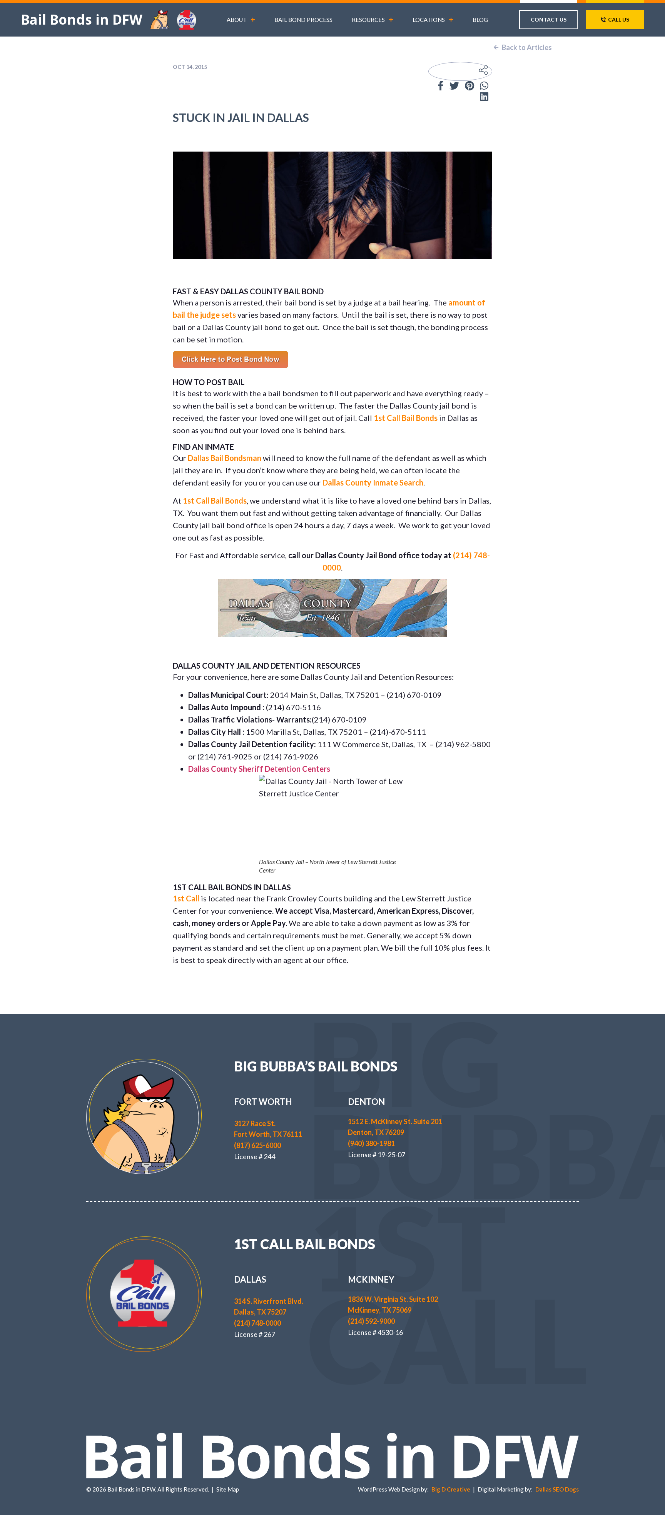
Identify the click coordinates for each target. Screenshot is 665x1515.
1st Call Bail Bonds (406, 417)
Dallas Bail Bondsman (224, 457)
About (237, 19)
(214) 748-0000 (257, 1323)
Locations (429, 19)
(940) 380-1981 (371, 1143)
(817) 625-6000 (257, 1145)
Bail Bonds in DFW (81, 19)
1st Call (186, 898)
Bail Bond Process (303, 19)
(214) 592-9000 (371, 1321)
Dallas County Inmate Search (372, 482)
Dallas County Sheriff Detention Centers (259, 768)
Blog (480, 19)
